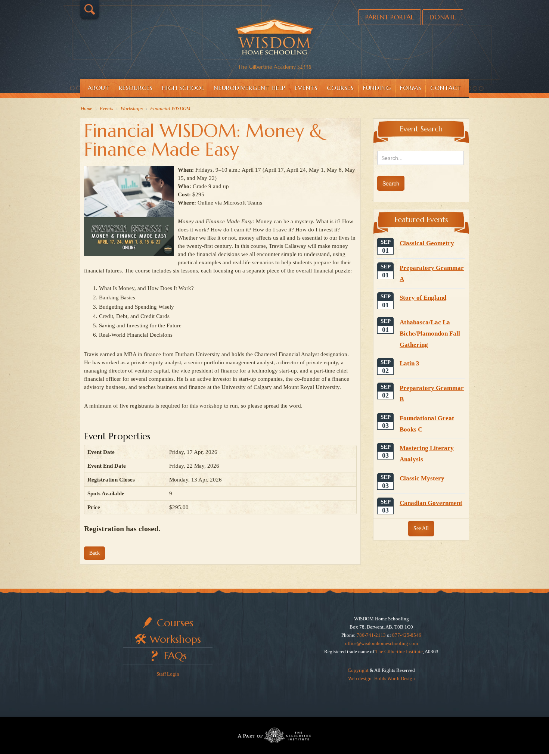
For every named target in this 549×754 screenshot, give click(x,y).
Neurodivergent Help (249, 87)
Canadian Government (431, 503)
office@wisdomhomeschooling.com (381, 643)
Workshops (175, 639)
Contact (445, 87)
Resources (135, 87)
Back (94, 553)
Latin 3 (409, 363)
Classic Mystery (422, 478)
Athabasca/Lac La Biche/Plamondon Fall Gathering (430, 333)
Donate (442, 17)
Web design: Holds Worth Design (381, 678)
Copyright (358, 670)
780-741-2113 (371, 635)
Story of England (423, 297)
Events (306, 87)
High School (183, 87)
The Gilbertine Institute (399, 651)
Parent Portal (389, 17)
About (98, 87)
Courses (340, 87)
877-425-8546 (406, 635)
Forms (410, 87)
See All (421, 528)
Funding (377, 87)
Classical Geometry (427, 243)
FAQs (175, 655)
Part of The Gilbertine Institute (274, 735)
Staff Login (167, 674)
